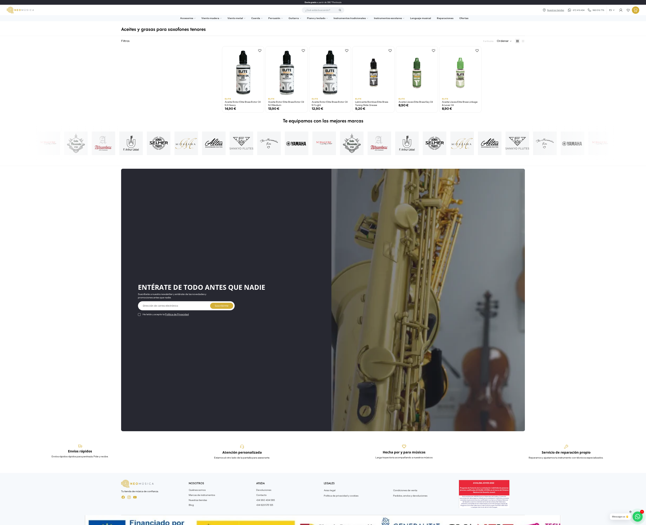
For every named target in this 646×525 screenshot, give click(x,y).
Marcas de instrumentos (202, 495)
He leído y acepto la (166, 314)
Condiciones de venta (405, 490)
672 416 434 (578, 10)
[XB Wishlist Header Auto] (628, 10)
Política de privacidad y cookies (341, 495)
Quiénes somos (197, 489)
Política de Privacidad (177, 314)
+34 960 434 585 (265, 499)
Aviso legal (329, 490)
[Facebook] (123, 497)
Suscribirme (221, 305)
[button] (504, 41)
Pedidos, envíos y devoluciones (410, 495)
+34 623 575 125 (264, 504)
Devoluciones (263, 489)
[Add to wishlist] (260, 50)
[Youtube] (135, 497)
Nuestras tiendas (198, 499)
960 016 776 (598, 10)
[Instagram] (129, 497)
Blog (191, 504)
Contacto (261, 495)
